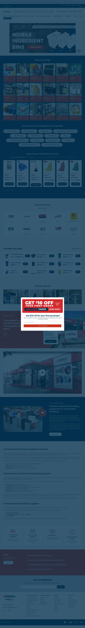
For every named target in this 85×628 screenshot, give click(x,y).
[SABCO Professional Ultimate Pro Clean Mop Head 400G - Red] (62, 166)
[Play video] (42, 372)
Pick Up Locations (7, 5)
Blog (79, 5)
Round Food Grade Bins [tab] (51, 157)
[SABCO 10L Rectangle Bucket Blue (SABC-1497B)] (7, 271)
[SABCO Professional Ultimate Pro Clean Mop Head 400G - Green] (76, 166)
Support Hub (74, 5)
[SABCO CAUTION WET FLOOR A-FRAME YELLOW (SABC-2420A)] (59, 271)
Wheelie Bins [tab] (41, 157)
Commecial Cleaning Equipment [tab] (17, 157)
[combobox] (33, 11)
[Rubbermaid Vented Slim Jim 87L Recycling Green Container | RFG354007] (59, 255)
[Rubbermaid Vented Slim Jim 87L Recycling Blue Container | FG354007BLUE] (7, 263)
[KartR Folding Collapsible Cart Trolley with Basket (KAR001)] (7, 255)
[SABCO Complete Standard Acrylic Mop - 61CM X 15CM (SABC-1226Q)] (33, 271)
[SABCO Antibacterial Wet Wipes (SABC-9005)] (9, 166)
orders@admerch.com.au (12, 607)
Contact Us (68, 5)
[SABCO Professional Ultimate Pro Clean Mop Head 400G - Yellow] (49, 166)
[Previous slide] (76, 190)
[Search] (51, 11)
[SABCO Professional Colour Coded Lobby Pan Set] (36, 166)
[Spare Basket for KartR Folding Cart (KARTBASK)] (33, 255)
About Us (62, 5)
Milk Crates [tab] (62, 157)
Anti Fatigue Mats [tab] (71, 157)
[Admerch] (42, 38)
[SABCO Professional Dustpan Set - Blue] (23, 166)
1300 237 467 (10, 604)
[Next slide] (80, 190)
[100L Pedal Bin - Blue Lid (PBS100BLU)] (33, 263)
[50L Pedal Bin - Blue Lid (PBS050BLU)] (59, 263)
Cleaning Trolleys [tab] (31, 157)
